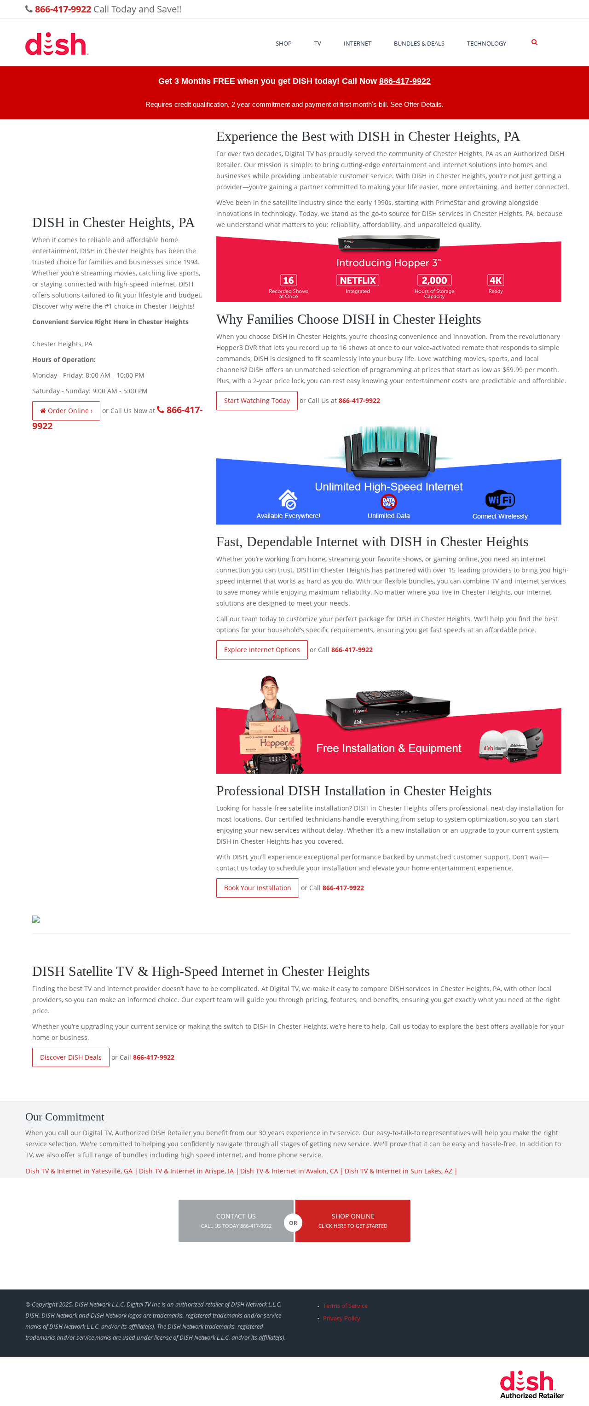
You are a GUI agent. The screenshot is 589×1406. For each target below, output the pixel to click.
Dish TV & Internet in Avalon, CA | (292, 1171)
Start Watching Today (257, 400)
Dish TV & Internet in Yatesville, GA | (82, 1171)
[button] (236, 1221)
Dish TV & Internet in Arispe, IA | (189, 1171)
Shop (284, 43)
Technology (486, 43)
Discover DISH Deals (71, 1057)
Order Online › (69, 410)
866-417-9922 (405, 81)
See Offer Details (416, 104)
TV (317, 43)
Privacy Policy (341, 1318)
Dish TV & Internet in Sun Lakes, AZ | (401, 1171)
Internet (357, 43)
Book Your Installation (257, 887)
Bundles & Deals (419, 43)
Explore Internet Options (262, 649)
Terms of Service (345, 1305)
